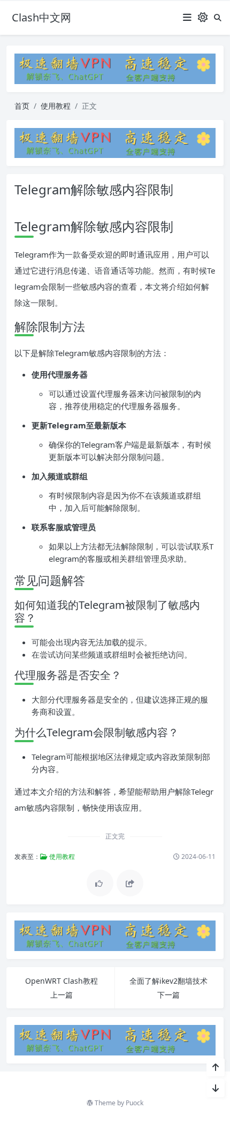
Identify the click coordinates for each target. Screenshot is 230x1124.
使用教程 (56, 106)
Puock (134, 1102)
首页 (21, 106)
